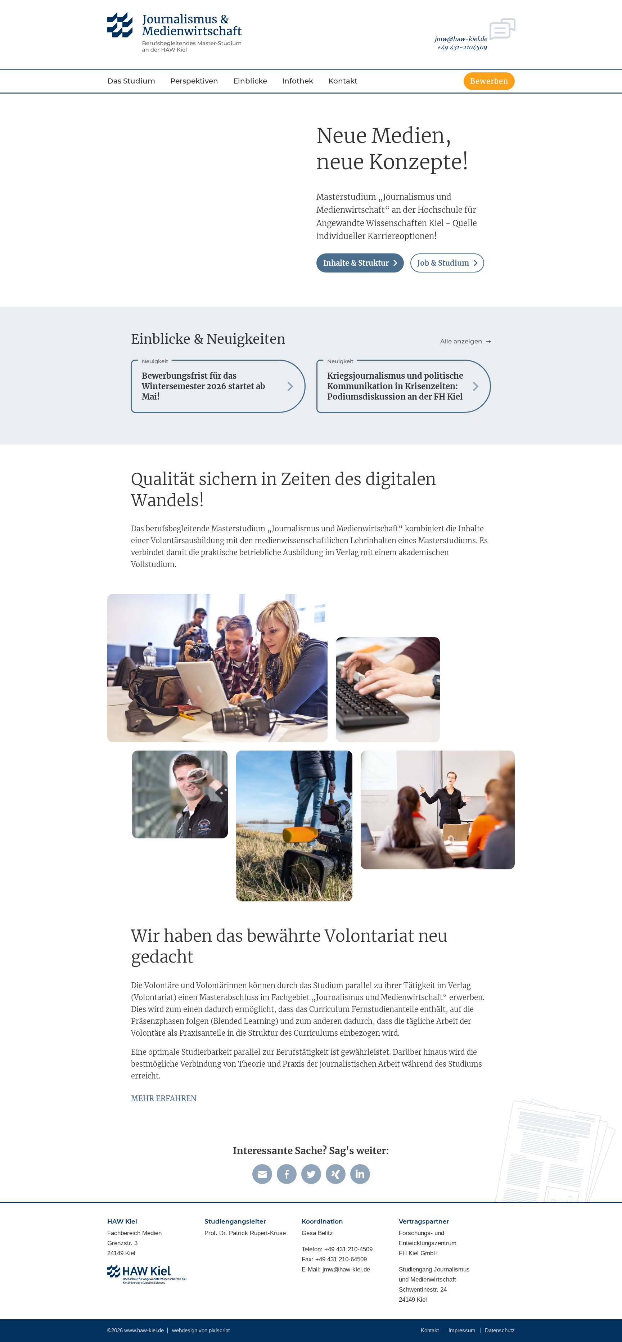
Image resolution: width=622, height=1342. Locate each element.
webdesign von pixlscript (201, 1330)
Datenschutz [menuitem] (500, 1330)
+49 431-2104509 (462, 47)
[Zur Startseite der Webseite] (174, 32)
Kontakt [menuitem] (430, 1330)
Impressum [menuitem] (462, 1330)
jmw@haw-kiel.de (460, 39)
